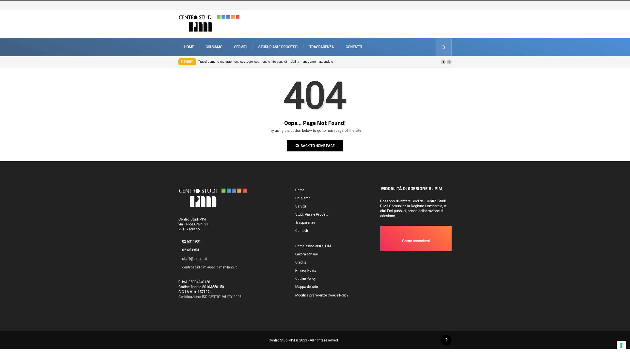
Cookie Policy (305, 278)
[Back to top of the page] (446, 340)
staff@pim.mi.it (194, 258)
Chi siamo (214, 47)
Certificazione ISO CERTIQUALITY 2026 (209, 297)
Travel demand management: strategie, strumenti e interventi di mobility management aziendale (265, 61)
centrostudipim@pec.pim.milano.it (209, 267)
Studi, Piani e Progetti (278, 47)
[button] (443, 61)
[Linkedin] (454, 5)
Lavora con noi (306, 254)
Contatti (354, 47)
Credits (300, 262)
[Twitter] (444, 5)
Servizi (240, 47)
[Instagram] (449, 5)
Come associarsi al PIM (313, 246)
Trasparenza (321, 47)
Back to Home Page (318, 146)
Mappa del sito (306, 287)
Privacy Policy (305, 270)
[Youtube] (452, 5)
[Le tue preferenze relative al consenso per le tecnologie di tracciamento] (621, 345)
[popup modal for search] (444, 47)
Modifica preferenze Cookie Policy (321, 295)
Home (189, 47)
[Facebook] (447, 5)
